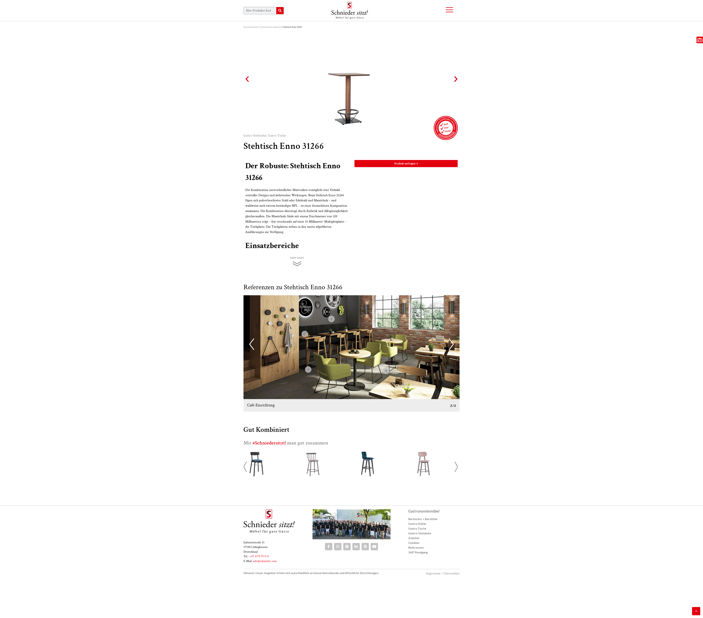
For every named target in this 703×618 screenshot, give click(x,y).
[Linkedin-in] (356, 587)
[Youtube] (374, 587)
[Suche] (280, 10)
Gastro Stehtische (274, 27)
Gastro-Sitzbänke (419, 573)
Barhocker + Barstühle (423, 559)
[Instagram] (337, 587)
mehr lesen (297, 257)
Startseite (247, 27)
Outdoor (414, 583)
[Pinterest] (347, 587)
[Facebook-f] (328, 587)
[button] (247, 79)
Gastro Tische (259, 27)
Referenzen (416, 587)
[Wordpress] (365, 587)
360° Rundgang (418, 592)
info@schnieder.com (265, 601)
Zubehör (414, 578)
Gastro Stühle (417, 564)
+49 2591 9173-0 (259, 597)
